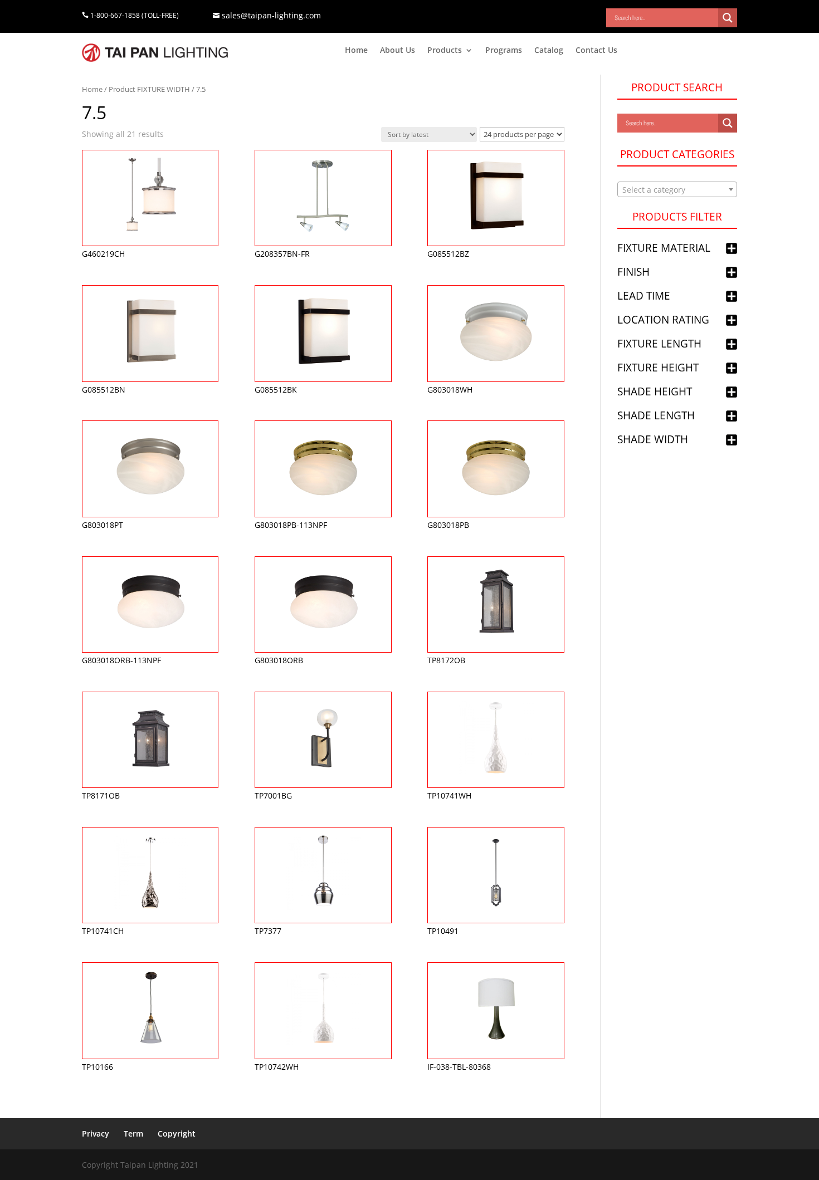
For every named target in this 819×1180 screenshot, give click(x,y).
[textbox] (677, 190)
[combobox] (677, 189)
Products (444, 50)
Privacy (95, 1133)
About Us (397, 50)
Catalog (548, 50)
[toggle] (731, 249)
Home (356, 50)
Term (133, 1133)
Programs (503, 50)
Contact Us (596, 50)
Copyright (177, 1133)
